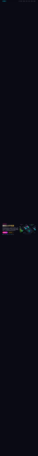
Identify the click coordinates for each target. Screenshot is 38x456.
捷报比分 (4, 1)
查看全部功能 (10, 232)
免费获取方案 (4, 232)
